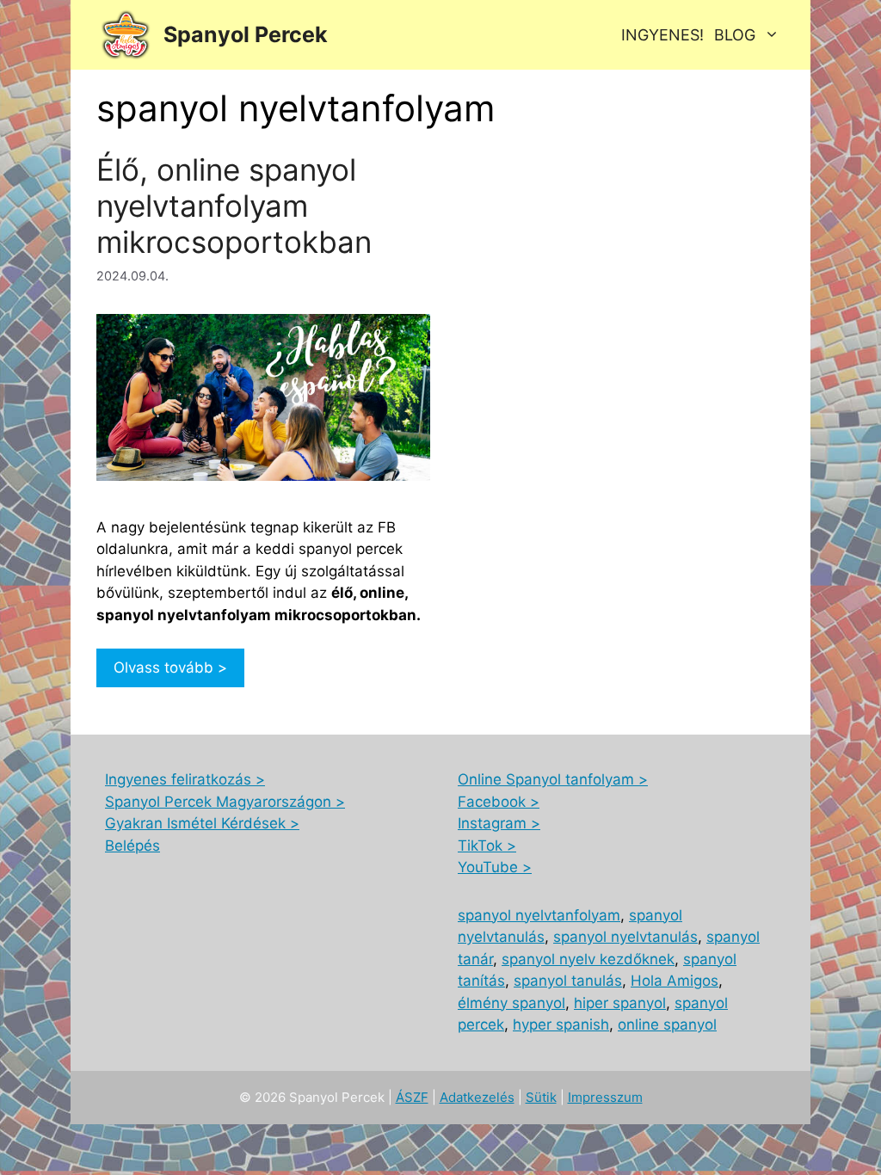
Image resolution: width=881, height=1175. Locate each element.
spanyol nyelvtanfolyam (539, 915)
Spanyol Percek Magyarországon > (225, 801)
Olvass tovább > (170, 667)
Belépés (132, 845)
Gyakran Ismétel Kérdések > (202, 823)
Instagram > (499, 823)
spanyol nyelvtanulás (625, 936)
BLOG (734, 35)
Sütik (541, 1097)
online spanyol (667, 1024)
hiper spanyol (620, 1003)
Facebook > (498, 801)
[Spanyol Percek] (125, 35)
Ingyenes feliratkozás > (185, 779)
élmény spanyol (511, 1003)
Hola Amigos (674, 980)
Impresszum (605, 1097)
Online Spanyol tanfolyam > (553, 779)
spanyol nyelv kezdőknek (588, 959)
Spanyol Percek (245, 34)
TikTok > (487, 845)
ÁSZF (412, 1097)
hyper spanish (561, 1024)
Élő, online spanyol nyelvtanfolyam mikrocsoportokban (234, 205)
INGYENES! (662, 35)
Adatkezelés (477, 1097)
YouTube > (495, 867)
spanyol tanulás (568, 980)
